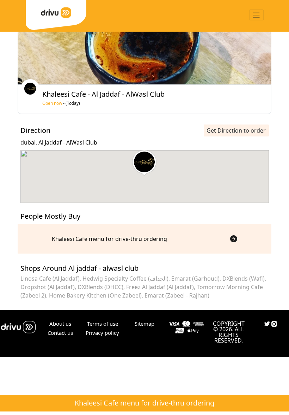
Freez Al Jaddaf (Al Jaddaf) (160, 287)
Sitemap (144, 323)
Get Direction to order (236, 130)
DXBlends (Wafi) (243, 278)
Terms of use (102, 323)
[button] (144, 163)
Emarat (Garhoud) (195, 278)
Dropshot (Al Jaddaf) (47, 287)
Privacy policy (102, 332)
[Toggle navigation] (256, 14)
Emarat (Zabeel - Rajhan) (176, 295)
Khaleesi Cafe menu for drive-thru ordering (144, 403)
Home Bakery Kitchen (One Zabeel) (95, 295)
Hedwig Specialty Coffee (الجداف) (125, 278)
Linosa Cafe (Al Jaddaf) (50, 278)
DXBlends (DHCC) (100, 287)
